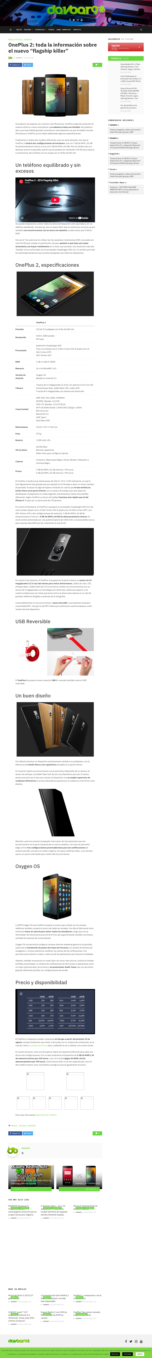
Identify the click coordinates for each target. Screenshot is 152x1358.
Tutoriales (39, 30)
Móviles (11, 39)
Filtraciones (82, 1314)
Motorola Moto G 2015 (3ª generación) (20, 1297)
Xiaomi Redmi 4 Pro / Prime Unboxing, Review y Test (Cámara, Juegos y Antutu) (130, 66)
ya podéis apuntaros (38, 1045)
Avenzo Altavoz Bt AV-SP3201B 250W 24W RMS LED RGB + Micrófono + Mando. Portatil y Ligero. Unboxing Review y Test (130, 93)
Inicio (19, 30)
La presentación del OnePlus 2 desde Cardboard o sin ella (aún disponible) (55, 1298)
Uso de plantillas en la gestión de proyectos (129, 106)
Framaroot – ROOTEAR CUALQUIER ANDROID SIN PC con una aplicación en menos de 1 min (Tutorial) (124, 189)
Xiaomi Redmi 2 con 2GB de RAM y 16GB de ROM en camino (54, 1315)
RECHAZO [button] (115, 1354)
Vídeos (51, 30)
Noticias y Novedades (23, 39)
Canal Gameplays (64, 30)
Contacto (77, 30)
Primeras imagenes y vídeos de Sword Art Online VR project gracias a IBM (125, 131)
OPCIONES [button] (127, 1354)
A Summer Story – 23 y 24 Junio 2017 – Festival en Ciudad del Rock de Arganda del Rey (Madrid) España (54, 1210)
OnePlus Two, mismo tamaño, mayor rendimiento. (87, 1313)
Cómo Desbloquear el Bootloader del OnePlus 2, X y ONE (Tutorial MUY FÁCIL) (131, 78)
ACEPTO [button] (140, 1354)
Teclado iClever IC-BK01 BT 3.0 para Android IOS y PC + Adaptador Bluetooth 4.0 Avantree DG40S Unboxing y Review (125, 145)
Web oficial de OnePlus (46, 1115)
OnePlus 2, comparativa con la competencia (87, 1297)
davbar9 (113, 125)
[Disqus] (55, 1250)
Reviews (27, 30)
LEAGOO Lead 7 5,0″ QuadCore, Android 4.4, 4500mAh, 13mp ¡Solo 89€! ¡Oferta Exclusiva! (21, 1316)
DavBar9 (19, 58)
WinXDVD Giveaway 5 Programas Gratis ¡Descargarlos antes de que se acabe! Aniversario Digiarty (22, 1210)
